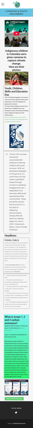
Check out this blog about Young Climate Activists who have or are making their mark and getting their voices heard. (16, 119)
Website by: (10, 423)
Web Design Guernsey (19, 423)
